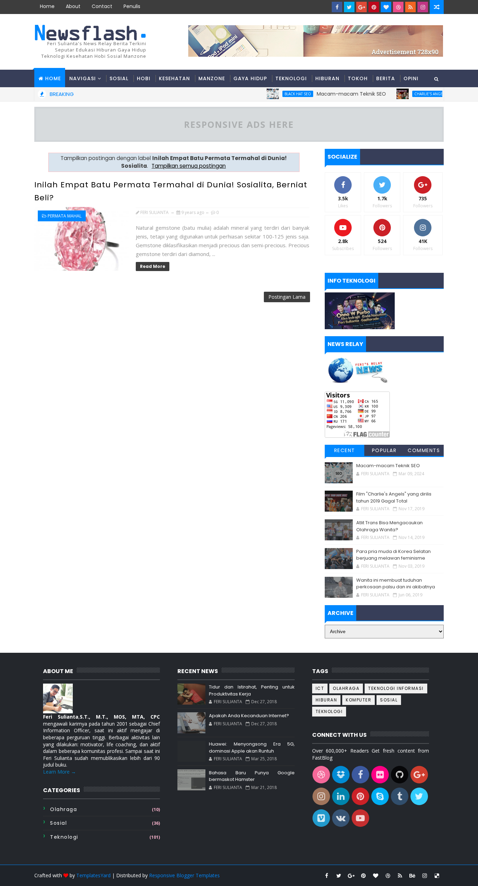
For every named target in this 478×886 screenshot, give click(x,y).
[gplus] (361, 7)
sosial (58, 822)
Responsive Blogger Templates (184, 875)
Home (47, 6)
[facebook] (337, 7)
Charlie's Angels (416, 93)
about (73, 6)
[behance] (412, 875)
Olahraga (63, 809)
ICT (320, 688)
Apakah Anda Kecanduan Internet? (249, 715)
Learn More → (59, 771)
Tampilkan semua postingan (189, 165)
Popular (384, 450)
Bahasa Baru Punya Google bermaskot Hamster (251, 776)
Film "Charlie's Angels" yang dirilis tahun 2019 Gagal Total (393, 497)
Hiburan (327, 78)
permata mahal (65, 216)
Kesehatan (174, 78)
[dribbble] (398, 7)
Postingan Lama (286, 296)
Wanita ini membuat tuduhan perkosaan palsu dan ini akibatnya (395, 583)
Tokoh (358, 78)
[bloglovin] (386, 7)
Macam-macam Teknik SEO (337, 93)
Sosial (119, 78)
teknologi (64, 836)
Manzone (211, 78)
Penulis (132, 6)
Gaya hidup (250, 78)
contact (102, 6)
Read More (152, 266)
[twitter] (349, 7)
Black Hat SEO (283, 93)
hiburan (326, 700)
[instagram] (422, 7)
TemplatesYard (93, 875)
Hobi (143, 78)
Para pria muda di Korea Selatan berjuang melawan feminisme (393, 555)
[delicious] (436, 875)
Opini (411, 78)
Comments (424, 450)
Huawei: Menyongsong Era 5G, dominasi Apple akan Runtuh (251, 747)
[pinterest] (373, 7)
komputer (358, 700)
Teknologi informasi (396, 688)
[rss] (410, 7)
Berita (385, 78)
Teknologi (291, 78)
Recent (344, 450)
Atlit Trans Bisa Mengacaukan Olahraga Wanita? (389, 526)
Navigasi (82, 78)
